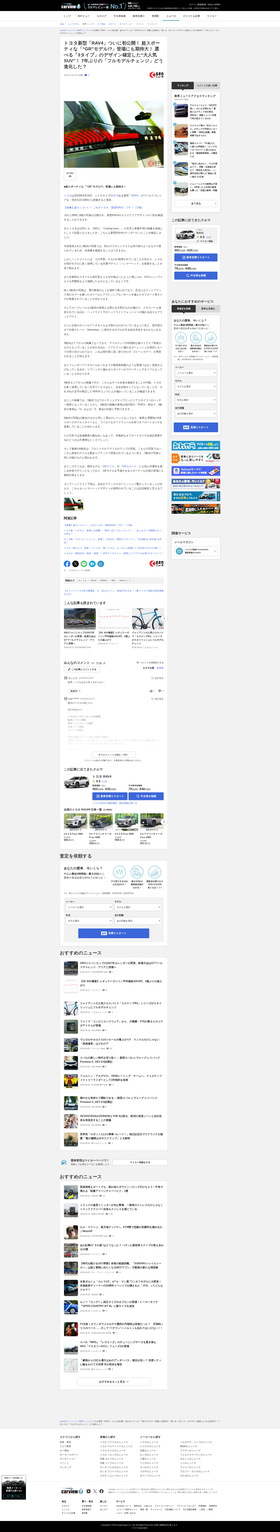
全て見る (70, 174)
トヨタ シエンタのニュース (114, 1454)
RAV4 (134, 195)
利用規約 (202, 1506)
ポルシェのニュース (190, 1458)
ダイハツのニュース (150, 1475)
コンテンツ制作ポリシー (127, 1509)
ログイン (193, 4)
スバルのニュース (149, 1467)
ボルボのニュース (189, 1475)
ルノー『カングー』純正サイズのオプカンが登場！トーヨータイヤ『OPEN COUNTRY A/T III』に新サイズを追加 (119, 1304)
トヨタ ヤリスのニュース (113, 1450)
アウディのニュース (190, 1450)
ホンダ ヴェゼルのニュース (114, 1467)
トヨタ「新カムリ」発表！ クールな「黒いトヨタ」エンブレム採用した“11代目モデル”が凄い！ (112, 548)
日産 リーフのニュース (111, 1463)
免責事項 (213, 1506)
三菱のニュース (148, 1458)
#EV (113, 580)
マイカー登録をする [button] (140, 1162)
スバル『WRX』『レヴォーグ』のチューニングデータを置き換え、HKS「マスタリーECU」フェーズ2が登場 (119, 1344)
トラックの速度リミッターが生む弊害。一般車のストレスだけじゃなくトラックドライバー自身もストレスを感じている (121, 1207)
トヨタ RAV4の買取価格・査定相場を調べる (114, 803)
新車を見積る (208, 308)
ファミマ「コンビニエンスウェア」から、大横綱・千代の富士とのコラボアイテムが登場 (121, 1023)
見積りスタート (117, 933)
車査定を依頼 (184, 308)
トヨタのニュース (149, 1442)
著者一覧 (144, 1509)
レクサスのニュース (150, 1446)
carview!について (123, 1506)
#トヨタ (83, 580)
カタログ (101, 16)
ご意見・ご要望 (206, 1509)
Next (164, 618)
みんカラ (104, 1509)
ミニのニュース (188, 1463)
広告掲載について (172, 1509)
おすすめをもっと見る (112, 1381)
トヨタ (68, 195)
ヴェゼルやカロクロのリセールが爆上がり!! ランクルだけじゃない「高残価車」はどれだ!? (119, 1041)
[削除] (26, 1476)
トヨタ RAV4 (101, 776)
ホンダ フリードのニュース (114, 1471)
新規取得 (202, 4)
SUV (113, 195)
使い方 (102, 663)
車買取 (155, 16)
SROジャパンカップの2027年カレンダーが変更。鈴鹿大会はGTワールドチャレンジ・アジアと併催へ (80, 638)
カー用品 (64, 1450)
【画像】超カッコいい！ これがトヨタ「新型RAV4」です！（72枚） (104, 207)
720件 (104, 782)
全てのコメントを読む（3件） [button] (113, 754)
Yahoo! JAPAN (213, 4)
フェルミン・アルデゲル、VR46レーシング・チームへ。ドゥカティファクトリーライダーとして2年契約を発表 (121, 1077)
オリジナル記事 (191, 16)
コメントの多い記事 (207, 85)
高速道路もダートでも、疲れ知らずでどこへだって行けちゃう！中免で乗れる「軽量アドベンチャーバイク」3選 (121, 1189)
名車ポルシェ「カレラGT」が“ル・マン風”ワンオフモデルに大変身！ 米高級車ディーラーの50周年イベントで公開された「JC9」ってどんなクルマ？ (121, 1285)
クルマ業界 (65, 1446)
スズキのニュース (149, 1471)
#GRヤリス (125, 580)
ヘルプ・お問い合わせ (126, 1513)
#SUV (94, 580)
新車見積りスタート (112, 796)
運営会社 (138, 1506)
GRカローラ (129, 466)
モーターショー (68, 1458)
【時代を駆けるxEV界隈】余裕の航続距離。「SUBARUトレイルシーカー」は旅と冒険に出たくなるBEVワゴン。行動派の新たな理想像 (120, 1265)
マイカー (212, 16)
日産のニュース (148, 1450)
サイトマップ (156, 1509)
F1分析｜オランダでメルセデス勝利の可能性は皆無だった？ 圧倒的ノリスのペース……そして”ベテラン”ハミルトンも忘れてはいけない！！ (121, 1326)
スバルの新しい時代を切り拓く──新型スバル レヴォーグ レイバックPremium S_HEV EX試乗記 (120, 1059)
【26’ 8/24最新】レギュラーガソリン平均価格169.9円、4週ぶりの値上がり (114, 636)
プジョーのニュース (190, 1467)
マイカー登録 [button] (206, 241)
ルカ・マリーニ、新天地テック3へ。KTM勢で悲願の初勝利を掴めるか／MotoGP (121, 1229)
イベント (64, 1463)
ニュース (171, 16)
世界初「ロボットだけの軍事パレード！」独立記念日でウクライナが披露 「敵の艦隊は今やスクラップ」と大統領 (121, 1136)
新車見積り (139, 16)
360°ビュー (84, 16)
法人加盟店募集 (190, 1509)
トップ (67, 16)
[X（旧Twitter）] (95, 1491)
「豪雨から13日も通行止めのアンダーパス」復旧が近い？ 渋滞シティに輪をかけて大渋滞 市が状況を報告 (120, 1362)
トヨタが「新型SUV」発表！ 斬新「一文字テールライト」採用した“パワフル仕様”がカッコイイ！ (114, 553)
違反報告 (159, 678)
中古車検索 (120, 16)
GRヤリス (108, 466)
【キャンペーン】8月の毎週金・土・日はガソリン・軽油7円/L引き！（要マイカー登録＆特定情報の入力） (114, 592)
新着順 (160, 668)
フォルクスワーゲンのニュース (196, 1454)
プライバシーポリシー (164, 1506)
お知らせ (148, 1506)
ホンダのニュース (149, 1454)
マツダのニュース (149, 1463)
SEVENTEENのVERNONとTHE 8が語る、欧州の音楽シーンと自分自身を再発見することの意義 (121, 1118)
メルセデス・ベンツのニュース (196, 1442)
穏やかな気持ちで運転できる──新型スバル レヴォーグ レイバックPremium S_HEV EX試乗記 (119, 1100)
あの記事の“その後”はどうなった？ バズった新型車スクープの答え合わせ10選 (122, 1247)
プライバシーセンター (186, 1506)
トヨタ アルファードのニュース (116, 1446)
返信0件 (73, 691)
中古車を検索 (148, 796)
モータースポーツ (69, 1454)
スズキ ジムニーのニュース (114, 1475)
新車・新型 (65, 1442)
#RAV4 (103, 580)
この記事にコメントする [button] (83, 669)
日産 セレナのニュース (111, 1458)
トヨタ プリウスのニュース (114, 1442)
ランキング (182, 85)
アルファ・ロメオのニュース (195, 1471)
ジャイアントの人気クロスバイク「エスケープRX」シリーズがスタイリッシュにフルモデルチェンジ (148, 638)
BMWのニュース (188, 1446)
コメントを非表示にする (152, 662)
